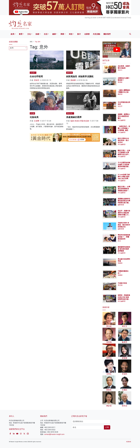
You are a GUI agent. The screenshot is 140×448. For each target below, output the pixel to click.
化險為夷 (34, 117)
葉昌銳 (120, 82)
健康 (54, 34)
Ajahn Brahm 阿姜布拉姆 (79, 121)
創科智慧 (69, 72)
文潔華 (36, 121)
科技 (71, 34)
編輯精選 (121, 205)
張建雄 (120, 263)
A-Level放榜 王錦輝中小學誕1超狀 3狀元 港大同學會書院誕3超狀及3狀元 (124, 178)
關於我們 (107, 34)
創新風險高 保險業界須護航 (80, 76)
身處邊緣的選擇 (73, 117)
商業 (62, 34)
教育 (21, 34)
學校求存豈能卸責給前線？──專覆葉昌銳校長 (124, 237)
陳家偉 (120, 94)
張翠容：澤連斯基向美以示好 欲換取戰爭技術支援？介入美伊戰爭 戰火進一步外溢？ (124, 299)
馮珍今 (120, 70)
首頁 (31, 41)
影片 (79, 34)
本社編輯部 (121, 120)
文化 (29, 34)
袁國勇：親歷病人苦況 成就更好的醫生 (124, 116)
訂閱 (107, 427)
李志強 (120, 285)
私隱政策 (128, 441)
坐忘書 (32, 113)
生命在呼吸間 (36, 76)
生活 (45, 34)
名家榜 (87, 34)
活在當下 (33, 72)
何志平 (120, 106)
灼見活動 (96, 34)
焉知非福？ (70, 113)
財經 (37, 34)
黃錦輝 (73, 80)
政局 (12, 34)
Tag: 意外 (37, 41)
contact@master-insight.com (54, 434)
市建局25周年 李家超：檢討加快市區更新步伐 (124, 225)
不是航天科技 (122, 283)
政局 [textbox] (11, 48)
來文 (119, 241)
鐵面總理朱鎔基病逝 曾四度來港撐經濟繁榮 (124, 249)
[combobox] (18, 48)
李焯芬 (36, 80)
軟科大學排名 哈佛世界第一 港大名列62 (123, 140)
